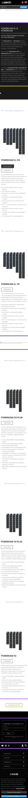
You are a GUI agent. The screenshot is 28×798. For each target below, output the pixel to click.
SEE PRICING (24, 7)
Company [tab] (7, 766)
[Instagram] (5, 745)
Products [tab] (7, 753)
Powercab (3, 7)
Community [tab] (8, 762)
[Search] (26, 745)
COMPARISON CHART (14, 705)
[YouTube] (2, 745)
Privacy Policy (20, 788)
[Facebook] (8, 745)
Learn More (7, 170)
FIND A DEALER (7, 166)
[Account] (22, 745)
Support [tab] (7, 758)
